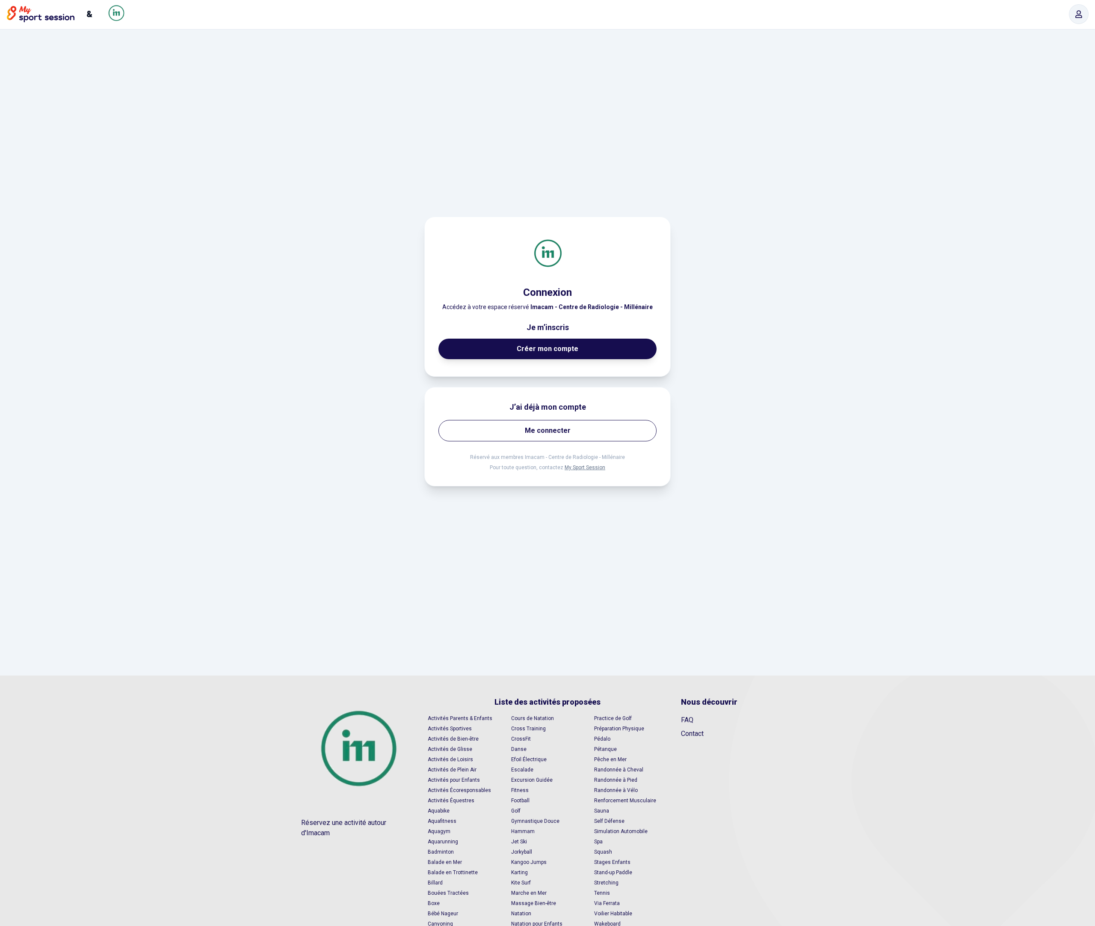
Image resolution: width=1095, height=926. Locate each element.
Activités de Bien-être (453, 739)
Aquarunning (443, 842)
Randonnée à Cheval (618, 770)
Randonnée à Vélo (616, 790)
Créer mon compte (547, 349)
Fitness (520, 790)
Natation (521, 914)
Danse (519, 749)
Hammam (523, 831)
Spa (598, 842)
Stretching (606, 883)
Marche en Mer (529, 893)
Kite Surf (521, 883)
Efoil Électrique (529, 759)
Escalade (522, 770)
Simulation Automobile (621, 831)
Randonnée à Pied (615, 780)
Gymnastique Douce (535, 821)
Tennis (602, 893)
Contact (692, 733)
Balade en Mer (445, 862)
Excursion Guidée (532, 780)
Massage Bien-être (533, 903)
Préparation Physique (619, 729)
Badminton (441, 852)
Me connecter (548, 430)
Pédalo (602, 739)
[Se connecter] (1078, 14)
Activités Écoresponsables (459, 790)
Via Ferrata (607, 903)
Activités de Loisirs (450, 759)
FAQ (687, 720)
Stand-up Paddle (613, 872)
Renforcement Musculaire (625, 801)
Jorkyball (521, 852)
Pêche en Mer (610, 759)
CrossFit (521, 739)
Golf (516, 811)
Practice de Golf (613, 718)
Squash (603, 852)
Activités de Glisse (450, 749)
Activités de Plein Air (452, 770)
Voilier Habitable (613, 914)
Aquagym (439, 831)
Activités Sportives (450, 729)
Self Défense (609, 821)
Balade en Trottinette (453, 872)
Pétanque (605, 749)
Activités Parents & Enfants (460, 718)
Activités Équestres (451, 801)
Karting (519, 872)
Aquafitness (442, 821)
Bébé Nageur (443, 914)
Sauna (601, 811)
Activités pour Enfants (454, 780)
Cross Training (528, 729)
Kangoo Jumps (529, 862)
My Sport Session (585, 467)
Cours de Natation (532, 718)
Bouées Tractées (448, 893)
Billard (435, 883)
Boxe (434, 903)
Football (520, 801)
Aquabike (439, 811)
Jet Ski (519, 842)
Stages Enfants (612, 862)
